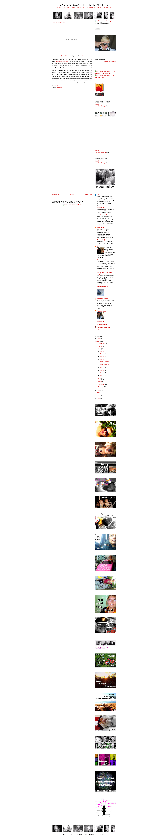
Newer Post (55, 194)
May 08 (102, 351)
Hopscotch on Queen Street (60, 56)
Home (72, 194)
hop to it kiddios (58, 22)
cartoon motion (104, 361)
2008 (98, 390)
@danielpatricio (102, 324)
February (101, 384)
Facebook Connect (62, 61)
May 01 (102, 375)
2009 (98, 341)
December (101, 343)
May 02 (102, 373)
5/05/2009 (56, 85)
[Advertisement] (100, 133)
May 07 (102, 354)
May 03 (102, 370)
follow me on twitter (110, 61)
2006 (98, 395)
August (100, 346)
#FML (98, 195)
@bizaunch (100, 321)
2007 (98, 393)
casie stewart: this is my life (84, 5)
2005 (98, 398)
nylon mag (100, 227)
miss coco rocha (102, 298)
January (100, 387)
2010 (98, 338)
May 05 (102, 359)
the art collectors (102, 260)
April (99, 379)
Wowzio (97, 104)
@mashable (101, 207)
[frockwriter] (101, 240)
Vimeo (83, 56)
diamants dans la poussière (102, 287)
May (99, 349)
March (100, 381)
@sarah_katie (101, 311)
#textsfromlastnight (103, 327)
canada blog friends (103, 215)
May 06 (102, 356)
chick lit (99, 330)
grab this (97, 106)
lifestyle (103, 106)
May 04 (102, 367)
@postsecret (101, 246)
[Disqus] (72, 117)
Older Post (88, 194)
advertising (60, 87)
